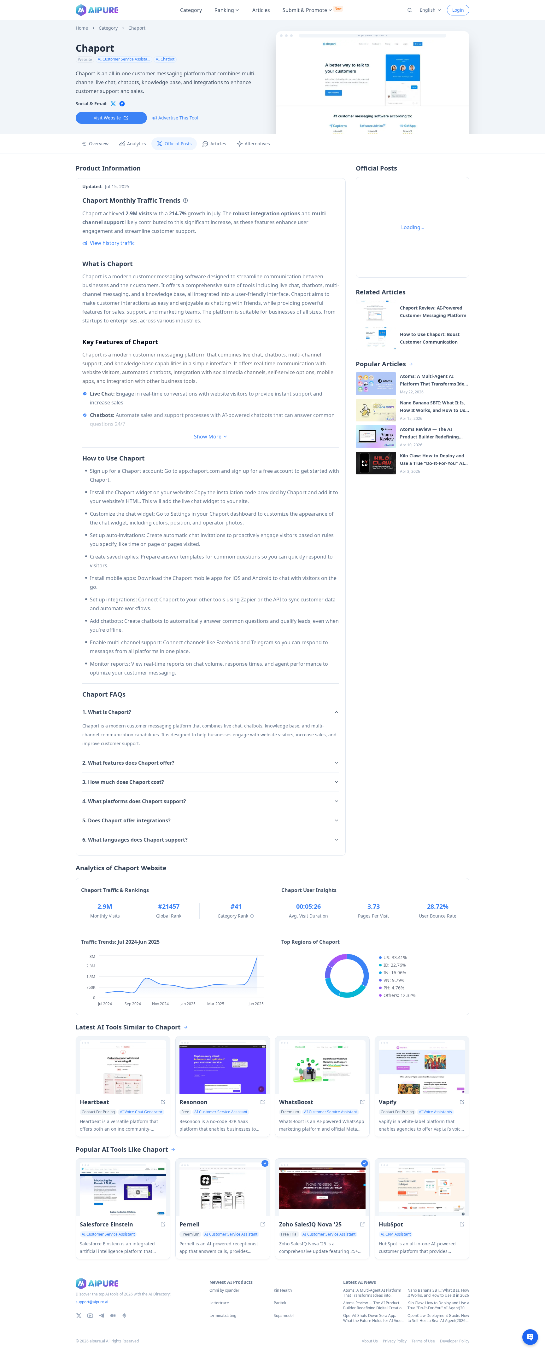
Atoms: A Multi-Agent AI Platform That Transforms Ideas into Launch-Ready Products (372, 1293)
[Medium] (113, 1315)
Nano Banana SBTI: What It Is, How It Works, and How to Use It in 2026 (438, 1293)
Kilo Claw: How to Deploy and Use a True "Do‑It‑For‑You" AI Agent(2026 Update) (438, 1306)
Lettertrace (219, 1303)
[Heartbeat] (123, 1069)
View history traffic (112, 243)
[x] (113, 104)
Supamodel (284, 1315)
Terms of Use (423, 1341)
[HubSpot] (422, 1191)
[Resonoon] (222, 1069)
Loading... (412, 227)
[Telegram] (101, 1315)
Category (191, 10)
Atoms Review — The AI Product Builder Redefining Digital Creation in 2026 (373, 1306)
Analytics (136, 144)
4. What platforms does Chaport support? (134, 801)
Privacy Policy (395, 1341)
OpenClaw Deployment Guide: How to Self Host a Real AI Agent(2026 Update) (438, 1318)
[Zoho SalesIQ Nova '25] (322, 1191)
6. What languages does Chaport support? (135, 839)
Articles (261, 10)
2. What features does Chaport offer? (128, 762)
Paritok (280, 1303)
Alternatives (257, 144)
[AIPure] (97, 10)
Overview (98, 144)
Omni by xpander (224, 1290)
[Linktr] (124, 1315)
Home (82, 28)
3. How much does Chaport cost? (123, 782)
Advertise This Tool (178, 118)
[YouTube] (90, 1315)
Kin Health (283, 1290)
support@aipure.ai (92, 1302)
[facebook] (122, 104)
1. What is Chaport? (106, 712)
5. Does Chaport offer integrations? (126, 820)
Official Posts (178, 144)
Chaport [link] (136, 28)
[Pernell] (222, 1191)
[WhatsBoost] (322, 1069)
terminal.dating (222, 1315)
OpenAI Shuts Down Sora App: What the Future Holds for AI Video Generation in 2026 (373, 1318)
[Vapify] (422, 1069)
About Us (370, 1341)
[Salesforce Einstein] (123, 1191)
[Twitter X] (79, 1315)
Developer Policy (454, 1341)
